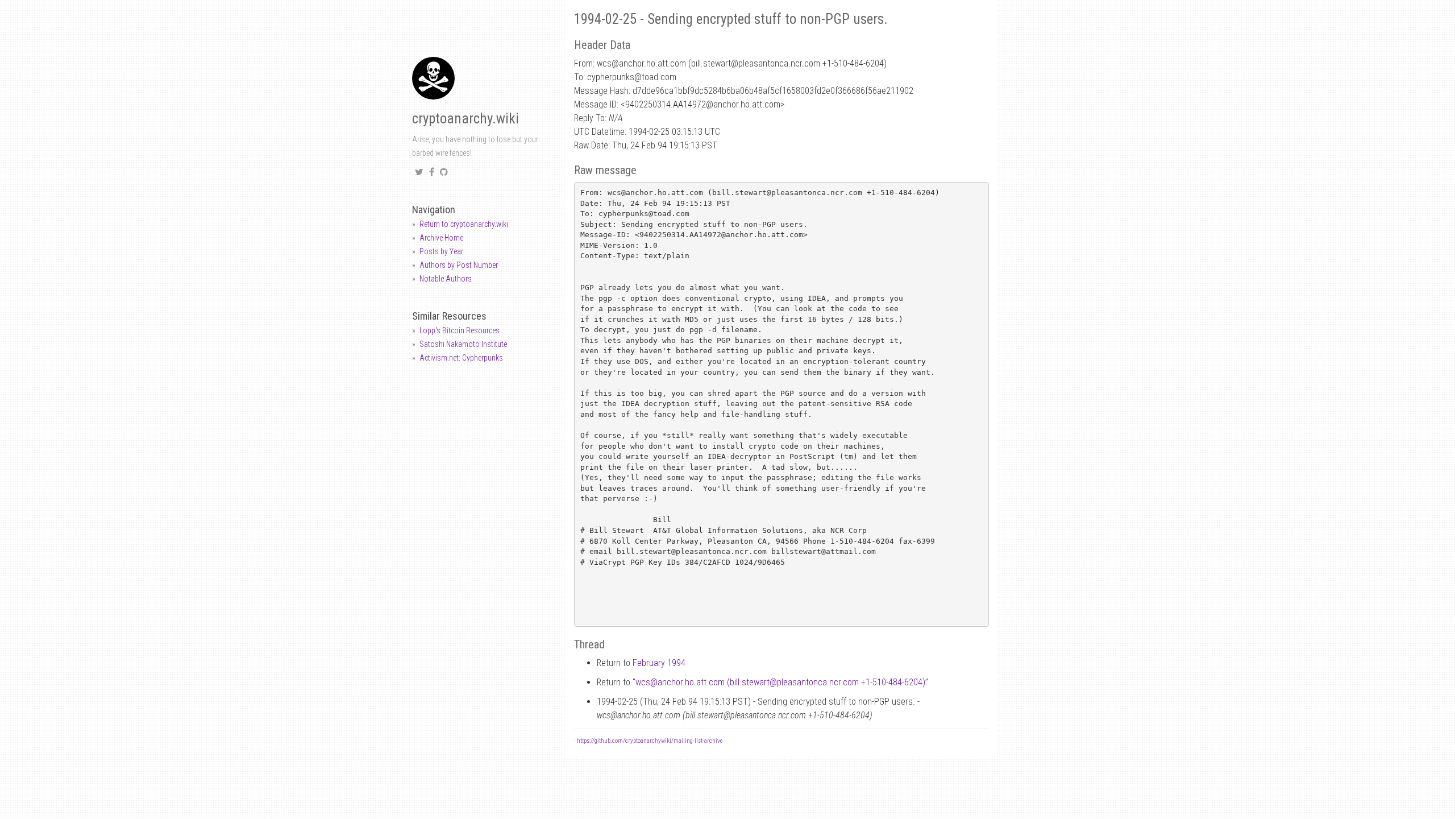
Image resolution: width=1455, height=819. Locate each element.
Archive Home (441, 237)
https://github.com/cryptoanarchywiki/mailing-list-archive (649, 740)
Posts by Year (441, 251)
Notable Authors (445, 278)
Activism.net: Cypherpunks (461, 357)
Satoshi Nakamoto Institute (463, 344)
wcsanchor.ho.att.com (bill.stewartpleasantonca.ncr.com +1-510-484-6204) (780, 682)
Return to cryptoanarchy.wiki (463, 224)
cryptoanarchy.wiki (465, 118)
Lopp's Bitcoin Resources (459, 330)
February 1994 (659, 662)
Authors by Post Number (458, 265)
